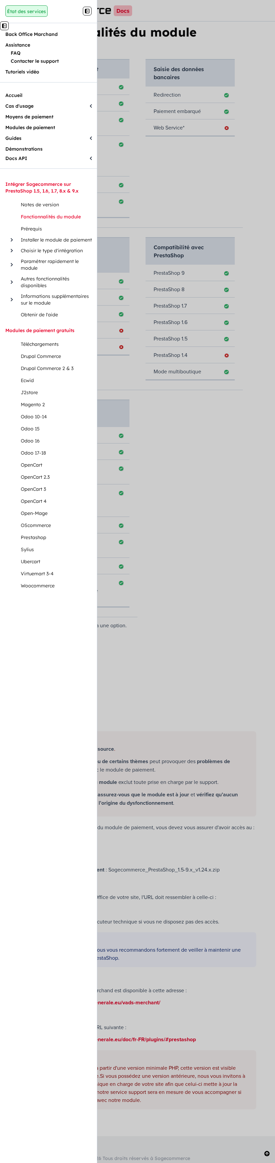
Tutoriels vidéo (22, 72)
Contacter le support (35, 61)
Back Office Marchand (31, 34)
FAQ (15, 53)
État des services (26, 11)
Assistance (17, 45)
